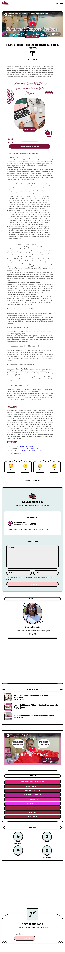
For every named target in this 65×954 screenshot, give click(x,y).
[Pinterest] (30, 634)
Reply (33, 524)
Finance (29, 480)
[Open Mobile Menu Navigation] (61, 3)
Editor (37, 41)
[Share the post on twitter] (31, 59)
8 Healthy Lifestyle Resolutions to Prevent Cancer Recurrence (34, 696)
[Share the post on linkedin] (37, 59)
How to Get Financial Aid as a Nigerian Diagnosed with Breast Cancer (36, 706)
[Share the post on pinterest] (34, 59)
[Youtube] (35, 634)
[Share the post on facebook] (28, 59)
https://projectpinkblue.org (29, 448)
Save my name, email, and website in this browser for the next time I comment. (29, 578)
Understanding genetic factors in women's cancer (34, 715)
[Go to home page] (7, 2)
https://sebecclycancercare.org (32, 450)
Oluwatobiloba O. (32, 627)
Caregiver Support (33, 36)
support (37, 480)
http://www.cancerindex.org (25, 446)
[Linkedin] (32, 634)
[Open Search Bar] (57, 3)
